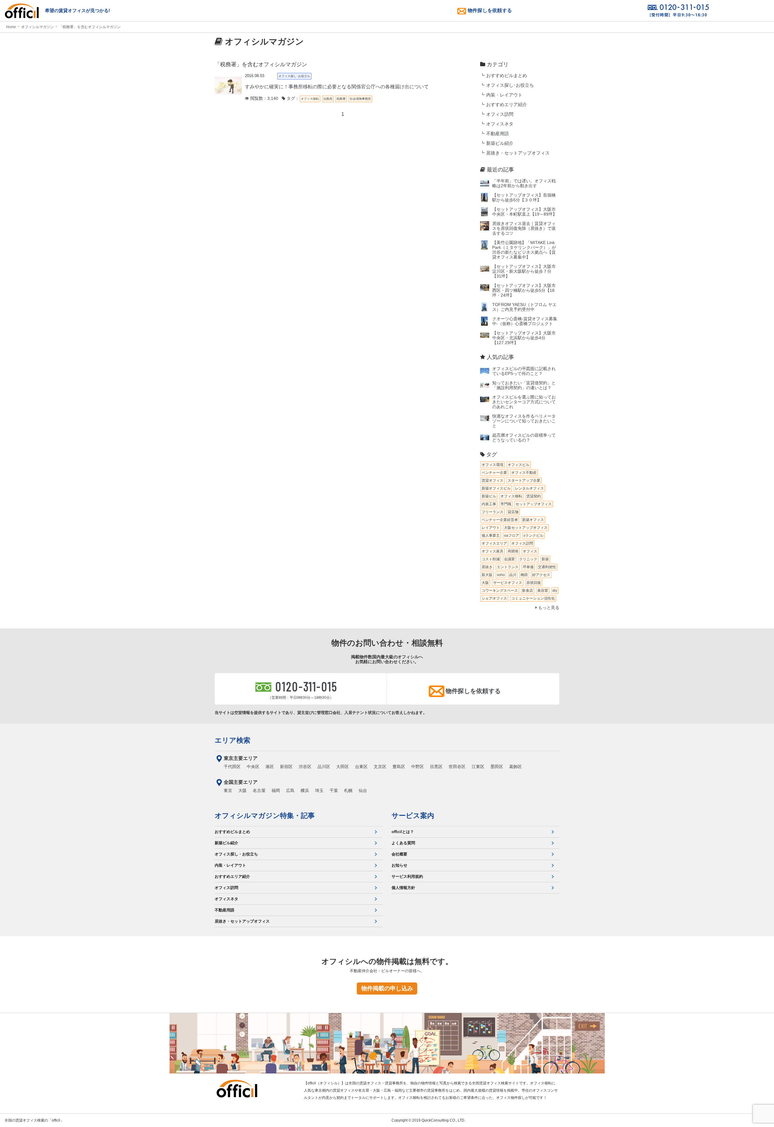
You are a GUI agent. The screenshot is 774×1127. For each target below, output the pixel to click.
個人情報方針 (403, 887)
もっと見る (548, 607)
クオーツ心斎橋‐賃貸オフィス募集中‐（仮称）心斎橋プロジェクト (524, 321)
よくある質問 (403, 843)
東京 (228, 790)
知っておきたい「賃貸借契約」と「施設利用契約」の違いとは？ (524, 385)
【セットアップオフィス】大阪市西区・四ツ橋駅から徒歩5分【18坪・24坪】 (524, 290)
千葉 (334, 790)
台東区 (361, 766)
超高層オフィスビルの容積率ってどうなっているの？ (524, 437)
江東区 (478, 766)
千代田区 (232, 766)
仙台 (363, 790)
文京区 (380, 766)
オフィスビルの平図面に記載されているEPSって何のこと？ (524, 371)
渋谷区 (305, 766)
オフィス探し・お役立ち (236, 854)
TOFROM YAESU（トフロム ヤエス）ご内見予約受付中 (524, 307)
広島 (290, 790)
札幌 (348, 790)
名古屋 (259, 790)
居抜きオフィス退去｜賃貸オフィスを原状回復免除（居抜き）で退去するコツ (524, 228)
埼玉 (319, 790)
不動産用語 (497, 133)
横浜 (305, 790)
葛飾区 (515, 766)
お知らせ (399, 865)
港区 (269, 766)
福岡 (276, 790)
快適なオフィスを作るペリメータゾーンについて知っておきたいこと (524, 421)
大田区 (342, 766)
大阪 (242, 790)
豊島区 (398, 766)
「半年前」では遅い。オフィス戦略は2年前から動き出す (524, 183)
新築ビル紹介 (499, 143)
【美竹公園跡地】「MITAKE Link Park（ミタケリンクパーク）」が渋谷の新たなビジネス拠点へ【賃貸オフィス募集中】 (524, 249)
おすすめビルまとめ (506, 75)
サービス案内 (413, 815)
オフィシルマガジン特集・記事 (265, 815)
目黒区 (436, 766)
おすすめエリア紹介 (506, 104)
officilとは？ (403, 831)
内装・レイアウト (504, 95)
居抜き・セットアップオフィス (518, 153)
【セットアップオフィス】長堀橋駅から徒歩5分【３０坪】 (524, 197)
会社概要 (399, 854)
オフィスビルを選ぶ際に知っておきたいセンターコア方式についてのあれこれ (524, 402)
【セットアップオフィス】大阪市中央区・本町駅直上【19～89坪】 (524, 212)
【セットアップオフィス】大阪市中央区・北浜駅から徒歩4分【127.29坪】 (524, 338)
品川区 (323, 766)
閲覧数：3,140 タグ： (274, 98)
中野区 (417, 766)
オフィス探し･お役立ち (510, 85)
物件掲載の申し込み (387, 988)
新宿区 (286, 766)
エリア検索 (232, 740)
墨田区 (496, 766)
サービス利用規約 (407, 876)
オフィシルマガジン (37, 27)
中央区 (253, 766)
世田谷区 (457, 766)
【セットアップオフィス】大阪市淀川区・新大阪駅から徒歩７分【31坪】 (524, 271)
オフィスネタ (499, 124)
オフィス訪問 (499, 114)
